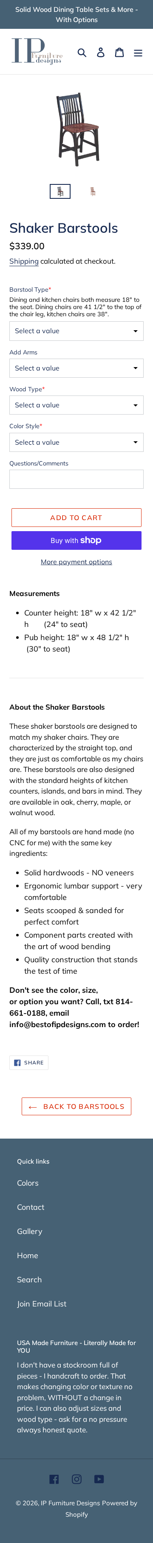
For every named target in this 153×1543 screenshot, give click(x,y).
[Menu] (138, 51)
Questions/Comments (38, 463)
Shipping (24, 260)
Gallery (29, 1231)
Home (27, 1255)
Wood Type (27, 389)
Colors (28, 1183)
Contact (30, 1207)
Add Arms (23, 352)
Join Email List (41, 1304)
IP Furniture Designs (70, 1503)
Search (29, 1279)
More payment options (76, 561)
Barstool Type (30, 289)
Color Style (25, 426)
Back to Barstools (83, 1106)
